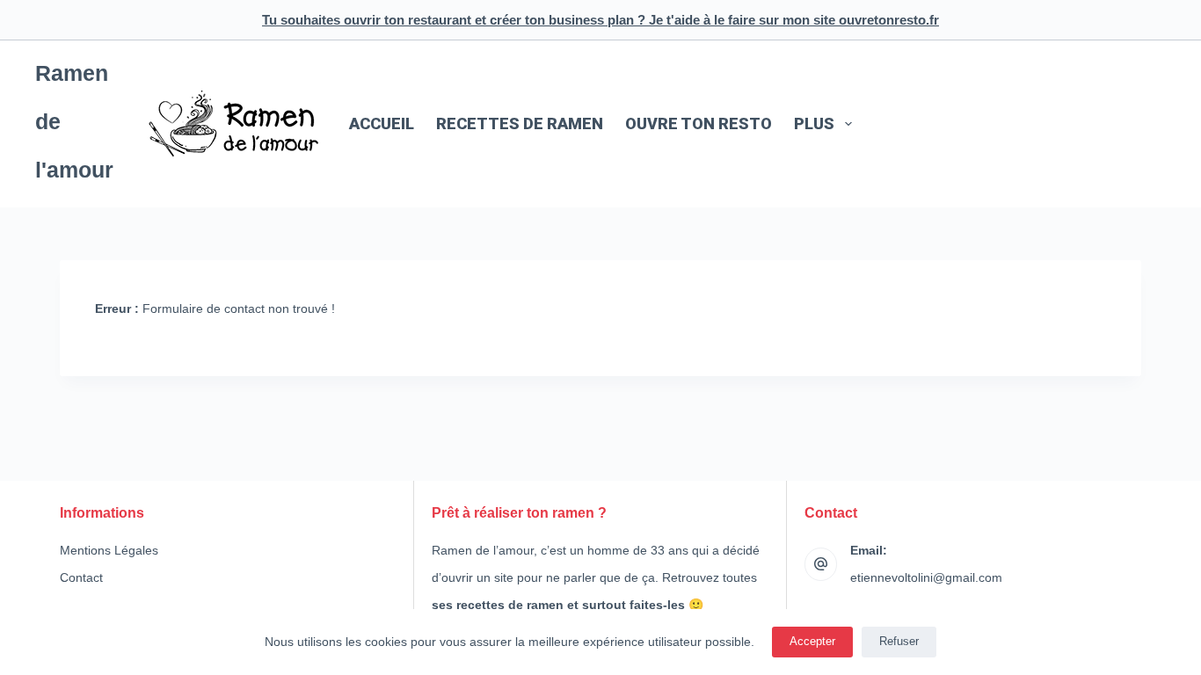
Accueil (381, 123)
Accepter (812, 641)
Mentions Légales (109, 550)
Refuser (899, 641)
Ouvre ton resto (698, 123)
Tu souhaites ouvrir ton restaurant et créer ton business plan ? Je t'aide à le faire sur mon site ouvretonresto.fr (600, 19)
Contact (81, 577)
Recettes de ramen (519, 123)
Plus (814, 123)
